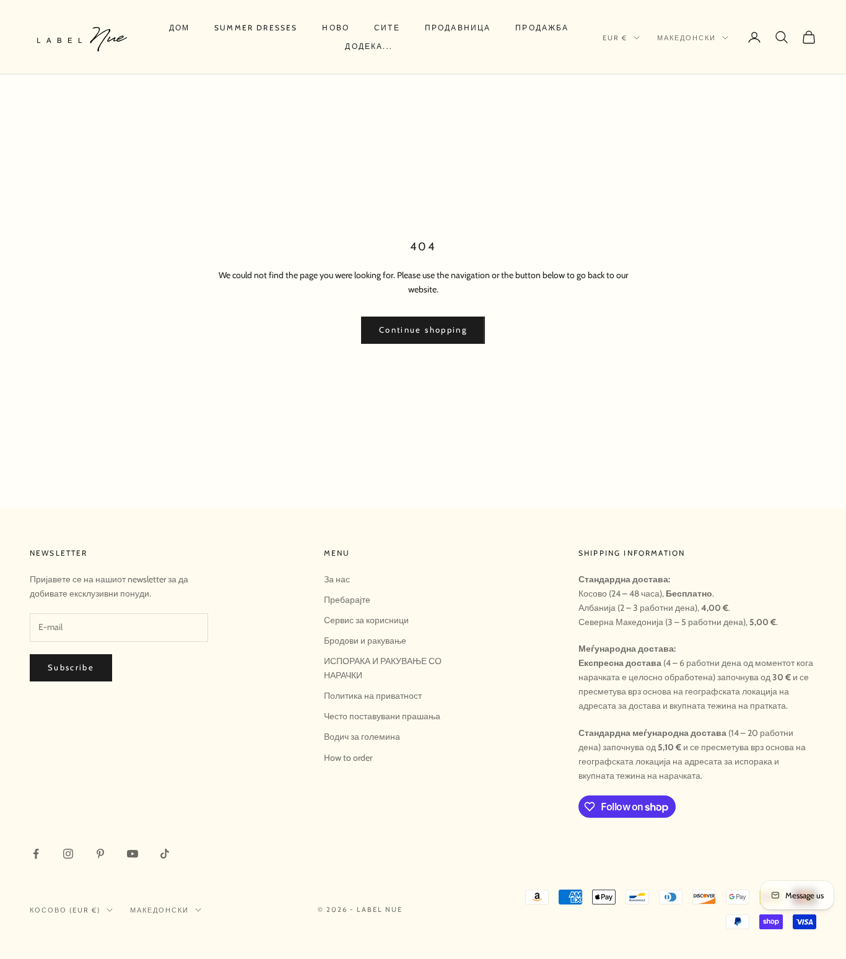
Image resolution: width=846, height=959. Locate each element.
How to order (348, 757)
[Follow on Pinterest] (100, 853)
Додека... (368, 46)
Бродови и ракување (365, 640)
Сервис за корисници (366, 620)
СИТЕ (387, 27)
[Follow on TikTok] (165, 853)
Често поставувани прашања (382, 716)
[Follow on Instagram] (68, 853)
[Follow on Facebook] (36, 853)
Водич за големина (362, 736)
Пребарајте (347, 599)
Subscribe (71, 667)
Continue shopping (423, 330)
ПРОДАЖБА (542, 27)
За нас (337, 579)
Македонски (686, 37)
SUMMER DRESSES (255, 27)
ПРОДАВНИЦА (458, 27)
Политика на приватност (373, 695)
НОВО (335, 27)
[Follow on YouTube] (132, 853)
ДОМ (179, 27)
